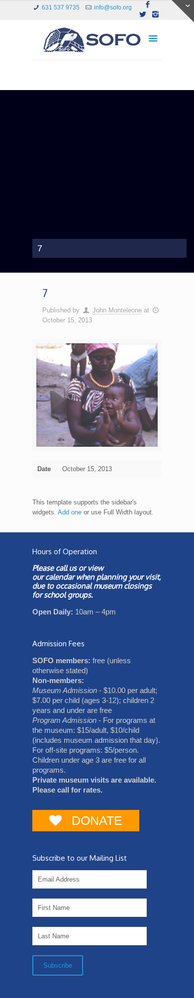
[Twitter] (142, 14)
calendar (59, 577)
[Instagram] (155, 14)
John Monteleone (117, 310)
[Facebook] (148, 4)
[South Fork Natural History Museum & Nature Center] (97, 42)
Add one (70, 512)
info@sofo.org (113, 7)
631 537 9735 (61, 7)
